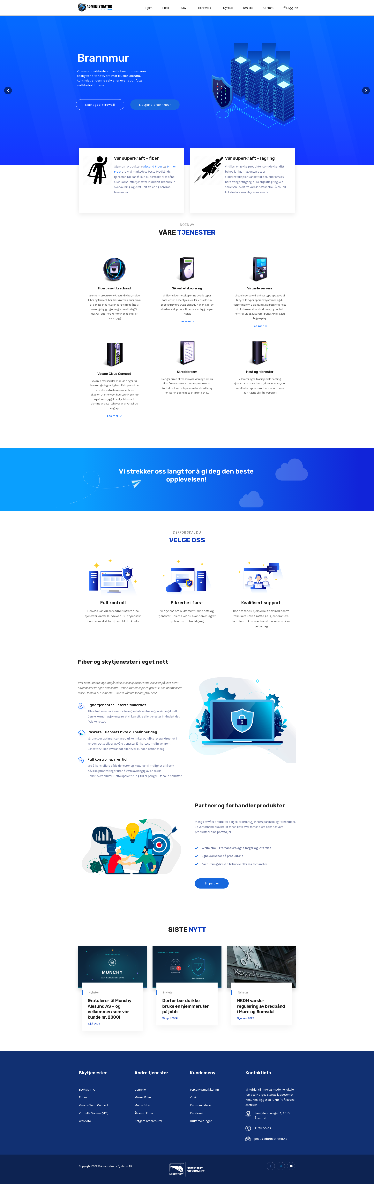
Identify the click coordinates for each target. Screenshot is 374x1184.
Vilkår (194, 1097)
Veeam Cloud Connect (114, 374)
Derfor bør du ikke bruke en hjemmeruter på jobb (185, 1006)
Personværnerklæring (204, 1089)
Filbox (83, 1097)
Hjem (149, 8)
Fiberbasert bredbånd (114, 288)
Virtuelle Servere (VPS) (93, 1113)
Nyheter (228, 8)
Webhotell (85, 1121)
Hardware (204, 8)
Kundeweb (197, 1113)
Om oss (248, 8)
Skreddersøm (187, 372)
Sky (183, 8)
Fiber (165, 8)
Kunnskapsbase (200, 1105)
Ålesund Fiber (152, 166)
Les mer (185, 321)
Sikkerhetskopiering (187, 288)
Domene (140, 1089)
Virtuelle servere (259, 288)
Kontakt (268, 8)
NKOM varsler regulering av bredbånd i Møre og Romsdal (261, 1006)
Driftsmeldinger (201, 1121)
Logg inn (292, 8)
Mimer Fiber (142, 1097)
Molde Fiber (142, 1105)
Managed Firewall (100, 104)
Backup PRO (87, 1089)
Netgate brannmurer (148, 1121)
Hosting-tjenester (259, 372)
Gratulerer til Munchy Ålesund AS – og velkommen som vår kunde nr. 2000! (109, 1009)
